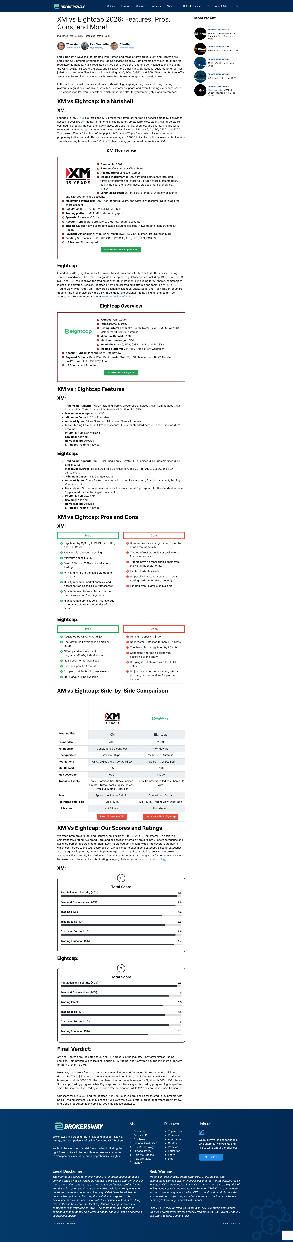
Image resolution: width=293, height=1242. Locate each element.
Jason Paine (73, 47)
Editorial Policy (142, 1150)
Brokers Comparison (219, 29)
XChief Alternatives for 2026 (222, 78)
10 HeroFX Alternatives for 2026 (221, 64)
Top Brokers (175, 1131)
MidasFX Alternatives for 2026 (223, 50)
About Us (139, 1131)
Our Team (140, 1139)
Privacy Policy (231, 1223)
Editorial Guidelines (145, 1143)
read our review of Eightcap (119, 296)
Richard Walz (126, 47)
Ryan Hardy (96, 47)
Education (174, 1150)
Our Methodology (144, 1147)
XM (81, 117)
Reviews (125, 6)
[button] (237, 6)
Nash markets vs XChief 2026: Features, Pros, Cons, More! (221, 93)
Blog (170, 1158)
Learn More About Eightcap (121, 372)
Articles (156, 6)
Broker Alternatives (219, 47)
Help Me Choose (192, 6)
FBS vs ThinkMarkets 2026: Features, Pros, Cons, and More (221, 36)
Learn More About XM (112, 816)
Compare (141, 6)
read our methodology (152, 859)
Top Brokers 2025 (217, 6)
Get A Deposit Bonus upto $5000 (121, 249)
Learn (171, 1154)
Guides (111, 6)
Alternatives (175, 1139)
